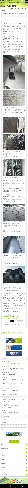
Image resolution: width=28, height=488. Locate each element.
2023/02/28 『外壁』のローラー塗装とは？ (9, 373)
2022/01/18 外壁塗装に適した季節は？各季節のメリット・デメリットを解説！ (13, 406)
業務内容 (3, 452)
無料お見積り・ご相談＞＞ (10, 311)
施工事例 (3, 456)
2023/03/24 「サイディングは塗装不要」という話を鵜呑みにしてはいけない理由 (13, 368)
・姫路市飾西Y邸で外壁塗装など (11, 316)
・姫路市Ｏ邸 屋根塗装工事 (10, 318)
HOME (2, 8)
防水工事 (4, 426)
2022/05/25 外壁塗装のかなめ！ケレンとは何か (11, 389)
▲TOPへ (14, 441)
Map (17, 486)
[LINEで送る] (20, 321)
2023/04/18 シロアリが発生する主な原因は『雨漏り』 (12, 362)
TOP (2, 444)
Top (22, 486)
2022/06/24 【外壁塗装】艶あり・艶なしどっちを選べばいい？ (13, 384)
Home (7, 486)
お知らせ (4, 429)
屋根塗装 (4, 423)
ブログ (6, 8)
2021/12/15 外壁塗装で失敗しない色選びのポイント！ (12, 411)
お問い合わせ (4, 474)
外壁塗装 (11, 8)
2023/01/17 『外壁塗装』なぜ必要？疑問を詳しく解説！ (13, 378)
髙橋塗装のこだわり (5, 448)
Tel (12, 486)
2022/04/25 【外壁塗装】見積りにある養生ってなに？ (12, 394)
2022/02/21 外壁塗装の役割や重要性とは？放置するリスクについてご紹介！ (13, 399)
